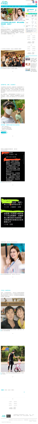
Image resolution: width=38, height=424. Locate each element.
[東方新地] (10, 3)
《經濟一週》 (31, 415)
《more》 (21, 415)
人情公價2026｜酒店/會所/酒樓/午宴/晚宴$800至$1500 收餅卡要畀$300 (34, 65)
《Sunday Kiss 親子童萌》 (26, 415)
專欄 (15, 6)
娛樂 (12, 6)
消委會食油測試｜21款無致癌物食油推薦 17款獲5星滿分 (34, 70)
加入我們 (23, 6)
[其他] (24, 26)
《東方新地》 (18, 415)
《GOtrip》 (30, 414)
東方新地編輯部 (3, 27)
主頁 (2, 6)
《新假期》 (27, 414)
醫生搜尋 (19, 6)
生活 (9, 6)
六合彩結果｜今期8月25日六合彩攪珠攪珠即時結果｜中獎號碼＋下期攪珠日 (34, 60)
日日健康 (6, 6)
